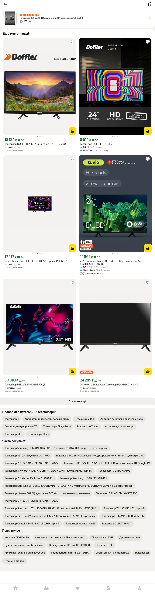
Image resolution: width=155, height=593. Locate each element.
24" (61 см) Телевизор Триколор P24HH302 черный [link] (109, 384)
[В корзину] (72, 131)
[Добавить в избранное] (72, 42)
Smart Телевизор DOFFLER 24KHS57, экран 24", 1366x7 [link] (36, 261)
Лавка (46, 588)
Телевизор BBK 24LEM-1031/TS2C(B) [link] (25, 384)
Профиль (139, 588)
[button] (5, 4)
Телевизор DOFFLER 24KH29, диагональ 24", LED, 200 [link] (35, 144)
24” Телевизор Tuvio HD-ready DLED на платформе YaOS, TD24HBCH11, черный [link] (112, 262)
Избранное (77, 588)
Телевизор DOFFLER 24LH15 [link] (96, 144)
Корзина (108, 588)
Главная (15, 588)
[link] (11, 419)
